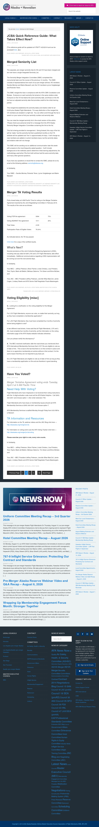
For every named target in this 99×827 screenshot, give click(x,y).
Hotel (28, 672)
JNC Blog (28, 53)
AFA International (81, 692)
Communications (32, 655)
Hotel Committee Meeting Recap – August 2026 (35, 538)
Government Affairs (33, 663)
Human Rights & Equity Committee (59, 740)
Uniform (29, 701)
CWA (77, 696)
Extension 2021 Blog (57, 724)
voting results (55, 291)
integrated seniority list (36, 183)
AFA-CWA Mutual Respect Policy (86, 707)
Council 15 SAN (63, 686)
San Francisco (7, 665)
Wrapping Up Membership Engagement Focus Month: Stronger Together (34, 604)
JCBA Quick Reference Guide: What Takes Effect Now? (31, 37)
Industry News (65, 743)
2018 (31, 55)
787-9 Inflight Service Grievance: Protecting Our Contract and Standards (36, 558)
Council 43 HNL (58, 707)
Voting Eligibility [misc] (23, 298)
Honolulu (6, 641)
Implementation (55, 55)
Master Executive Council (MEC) (61, 771)
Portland (5, 656)
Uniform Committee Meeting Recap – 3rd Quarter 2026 (36, 518)
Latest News (35, 53)
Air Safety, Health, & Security (36, 646)
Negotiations (58, 790)
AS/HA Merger (57, 666)
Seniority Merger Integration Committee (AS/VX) (37, 185)
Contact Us (79, 683)
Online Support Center (82, 687)
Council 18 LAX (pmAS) (61, 689)
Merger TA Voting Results (24, 192)
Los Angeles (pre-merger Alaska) (13, 646)
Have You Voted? (18, 374)
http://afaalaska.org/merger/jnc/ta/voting (20, 432)
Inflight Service (31, 680)
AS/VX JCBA (36, 55)
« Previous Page (14, 473)
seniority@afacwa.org (35, 163)
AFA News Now (60, 650)
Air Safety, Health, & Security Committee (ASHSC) (61, 658)
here (15, 50)
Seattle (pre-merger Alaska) (11, 669)
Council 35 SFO (64, 700)
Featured (67, 724)
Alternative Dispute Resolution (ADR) (61, 664)
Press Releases (56, 800)
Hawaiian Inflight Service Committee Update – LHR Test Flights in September (81, 129)
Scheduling (30, 697)
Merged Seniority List (21, 62)
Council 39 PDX (58, 704)
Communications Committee (60, 676)
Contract (54, 679)
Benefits (29, 650)
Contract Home (32, 637)
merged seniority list (52, 183)
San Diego (6, 661)
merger (47, 291)
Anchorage (6, 637)
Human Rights (31, 676)
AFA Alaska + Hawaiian (19, 7)
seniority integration (14, 185)
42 (39, 473)
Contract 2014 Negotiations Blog (60, 682)
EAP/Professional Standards (35, 659)
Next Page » (47, 473)
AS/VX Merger (19, 53)
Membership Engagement (35, 684)
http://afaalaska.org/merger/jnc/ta (18, 425)
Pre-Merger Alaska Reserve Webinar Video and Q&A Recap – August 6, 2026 (35, 582)
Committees (65, 673)
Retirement (30, 693)
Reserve (29, 688)
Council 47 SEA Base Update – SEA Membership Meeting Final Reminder (85, 585)
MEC (4, 680)
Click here (10, 242)
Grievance (30, 667)
